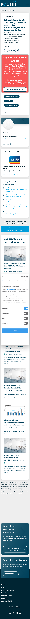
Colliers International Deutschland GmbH (15, 139)
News (6, 10)
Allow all (15, 330)
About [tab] (26, 281)
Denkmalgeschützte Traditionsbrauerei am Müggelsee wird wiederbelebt (16, 189)
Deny (15, 341)
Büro (10, 10)
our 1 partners (10, 289)
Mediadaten (4, 593)
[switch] (26, 313)
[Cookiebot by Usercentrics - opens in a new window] (21, 277)
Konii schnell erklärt (7, 601)
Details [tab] (11, 281)
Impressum (7, 112)
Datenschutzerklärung (7, 590)
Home (2, 10)
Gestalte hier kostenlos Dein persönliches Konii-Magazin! (15, 229)
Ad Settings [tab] (18, 281)
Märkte (14, 10)
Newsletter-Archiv (6, 596)
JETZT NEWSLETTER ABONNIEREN (14, 549)
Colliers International (11, 97)
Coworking (8, 101)
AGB (2, 587)
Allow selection (15, 335)
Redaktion (4, 598)
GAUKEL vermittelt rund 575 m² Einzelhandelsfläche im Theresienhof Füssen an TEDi (16, 207)
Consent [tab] (4, 281)
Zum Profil (6, 144)
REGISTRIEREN (9, 574)
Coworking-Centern (11, 105)
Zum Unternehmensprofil (10, 174)
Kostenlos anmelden (13, 89)
